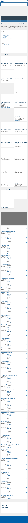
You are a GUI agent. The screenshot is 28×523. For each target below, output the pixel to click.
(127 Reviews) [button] (9, 313)
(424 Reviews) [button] (9, 341)
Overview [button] (4, 503)
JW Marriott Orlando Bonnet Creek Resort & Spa (8, 398)
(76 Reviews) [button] (8, 373)
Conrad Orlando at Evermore (5, 245)
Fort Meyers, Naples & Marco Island (6, 38)
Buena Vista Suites (3, 236)
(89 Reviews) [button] (8, 401)
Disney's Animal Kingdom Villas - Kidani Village (7, 278)
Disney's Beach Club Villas (5, 292)
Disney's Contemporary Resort (5, 310)
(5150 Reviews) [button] (9, 498)
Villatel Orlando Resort (4, 481)
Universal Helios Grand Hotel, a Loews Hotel (7, 467)
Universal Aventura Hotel (4, 449)
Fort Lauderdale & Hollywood (6, 35)
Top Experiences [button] (5, 507)
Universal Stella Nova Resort (5, 472)
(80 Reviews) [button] (8, 290)
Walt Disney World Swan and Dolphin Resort (7, 495)
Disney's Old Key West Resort (5, 324)
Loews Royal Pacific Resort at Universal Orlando (8, 412)
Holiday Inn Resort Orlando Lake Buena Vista (7, 389)
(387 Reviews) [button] (9, 243)
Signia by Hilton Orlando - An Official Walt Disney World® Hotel (10, 444)
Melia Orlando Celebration (5, 421)
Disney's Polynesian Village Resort (6, 329)
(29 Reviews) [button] (8, 327)
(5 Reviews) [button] (8, 276)
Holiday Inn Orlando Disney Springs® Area (7, 384)
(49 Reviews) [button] (8, 350)
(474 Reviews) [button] (9, 461)
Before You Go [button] (4, 505)
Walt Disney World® (4, 49)
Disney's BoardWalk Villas (4, 301)
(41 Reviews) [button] (8, 470)
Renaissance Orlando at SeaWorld (6, 430)
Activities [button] (3, 509)
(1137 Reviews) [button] (9, 424)
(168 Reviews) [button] (9, 355)
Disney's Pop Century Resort (5, 333)
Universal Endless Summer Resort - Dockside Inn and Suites (9, 458)
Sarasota (3, 45)
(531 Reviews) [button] (9, 452)
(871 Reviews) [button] (9, 447)
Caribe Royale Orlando (4, 240)
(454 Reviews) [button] (9, 336)
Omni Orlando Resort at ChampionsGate (7, 426)
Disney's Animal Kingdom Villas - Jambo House (7, 273)
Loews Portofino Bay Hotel (5, 407)
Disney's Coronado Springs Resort (6, 315)
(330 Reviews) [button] (9, 433)
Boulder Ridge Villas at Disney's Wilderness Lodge (8, 231)
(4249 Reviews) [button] (9, 438)
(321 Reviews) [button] (9, 392)
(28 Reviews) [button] (8, 281)
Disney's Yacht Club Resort (5, 361)
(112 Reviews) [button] (8, 475)
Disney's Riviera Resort (4, 347)
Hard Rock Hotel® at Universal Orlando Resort (7, 370)
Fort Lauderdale (4, 36)
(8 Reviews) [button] (8, 295)
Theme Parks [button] (4, 511)
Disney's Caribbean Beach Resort (5, 306)
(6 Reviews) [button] (8, 248)
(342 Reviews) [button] (9, 272)
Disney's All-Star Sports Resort (5, 264)
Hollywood (3, 37)
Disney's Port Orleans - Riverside (5, 338)
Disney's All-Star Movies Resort (5, 255)
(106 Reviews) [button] (9, 258)
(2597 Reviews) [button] (9, 378)
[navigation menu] (27, 0)
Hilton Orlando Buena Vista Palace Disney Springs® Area (9, 375)
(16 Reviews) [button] (8, 484)
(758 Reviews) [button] (9, 318)
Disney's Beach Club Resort (5, 287)
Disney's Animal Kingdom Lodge (5, 269)
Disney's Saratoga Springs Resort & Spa (6, 352)
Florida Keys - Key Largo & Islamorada (7, 32)
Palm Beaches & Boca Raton (5, 44)
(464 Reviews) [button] (9, 415)
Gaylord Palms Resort (4, 366)
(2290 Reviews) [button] (9, 410)
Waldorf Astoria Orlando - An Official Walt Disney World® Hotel (10, 486)
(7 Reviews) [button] (8, 234)
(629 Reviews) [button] (9, 267)
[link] (7, 253)
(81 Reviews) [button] (8, 364)
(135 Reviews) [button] (9, 493)
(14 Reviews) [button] (8, 332)
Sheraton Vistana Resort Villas (5, 435)
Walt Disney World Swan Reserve (5, 490)
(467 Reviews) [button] (9, 489)
